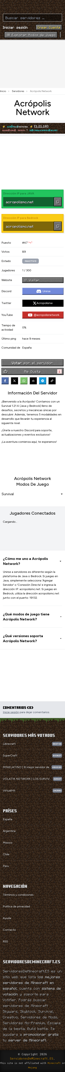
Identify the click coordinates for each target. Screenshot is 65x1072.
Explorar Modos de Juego (34, 35)
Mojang (32, 1067)
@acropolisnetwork (46, 315)
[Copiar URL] (52, 380)
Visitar (34, 280)
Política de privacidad (16, 906)
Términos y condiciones (18, 894)
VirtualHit (9, 790)
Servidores (18, 91)
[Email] (33, 380)
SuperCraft (10, 755)
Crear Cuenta (49, 27)
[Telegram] (42, 380)
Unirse (46, 291)
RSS (5, 941)
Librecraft (9, 744)
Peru (6, 866)
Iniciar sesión (15, 27)
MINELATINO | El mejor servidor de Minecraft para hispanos (27, 767)
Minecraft (54, 1063)
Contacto (9, 929)
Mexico (7, 842)
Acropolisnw (44, 303)
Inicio (3, 91)
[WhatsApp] (23, 380)
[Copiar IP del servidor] (58, 201)
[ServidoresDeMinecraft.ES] (32, 5)
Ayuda (7, 918)
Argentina (9, 831)
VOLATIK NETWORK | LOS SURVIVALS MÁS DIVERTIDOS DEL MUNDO (28, 779)
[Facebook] (5, 380)
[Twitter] (14, 380)
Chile (6, 854)
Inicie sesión (11, 712)
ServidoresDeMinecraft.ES (31, 1058)
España (7, 819)
